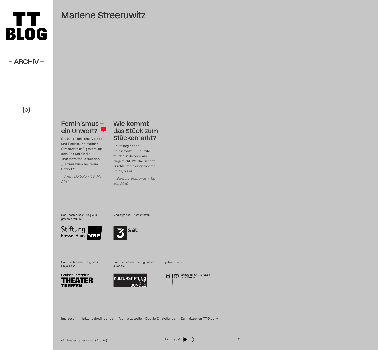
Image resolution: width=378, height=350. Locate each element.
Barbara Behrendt (131, 178)
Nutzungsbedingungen (97, 318)
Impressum (69, 318)
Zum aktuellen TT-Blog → (199, 318)
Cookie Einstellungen (161, 318)
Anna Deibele (75, 176)
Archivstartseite (130, 318)
